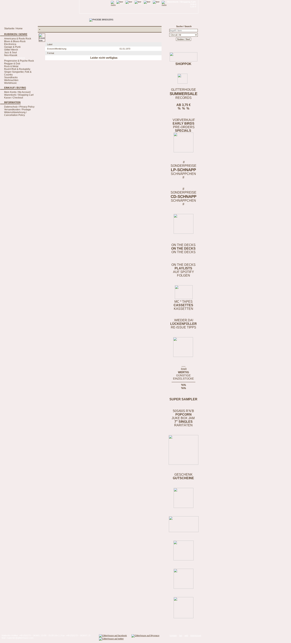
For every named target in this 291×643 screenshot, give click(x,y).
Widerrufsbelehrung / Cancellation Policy (15, 113)
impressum (195, 635)
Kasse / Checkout (13, 97)
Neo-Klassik (10, 55)
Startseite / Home (13, 28)
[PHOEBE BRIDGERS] (101, 19)
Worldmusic (10, 83)
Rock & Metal (11, 66)
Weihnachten (11, 80)
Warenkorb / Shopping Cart (18, 94)
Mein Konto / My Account (17, 92)
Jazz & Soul (10, 52)
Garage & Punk (12, 47)
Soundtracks (11, 77)
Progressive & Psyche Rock (19, 60)
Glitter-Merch (11, 49)
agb (186, 635)
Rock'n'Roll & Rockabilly (17, 69)
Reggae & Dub (12, 63)
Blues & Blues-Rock (15, 41)
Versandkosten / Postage (17, 109)
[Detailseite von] (42, 40)
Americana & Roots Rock (17, 38)
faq (180, 635)
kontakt (173, 635)
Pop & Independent (14, 58)
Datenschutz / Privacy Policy (19, 106)
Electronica (10, 44)
